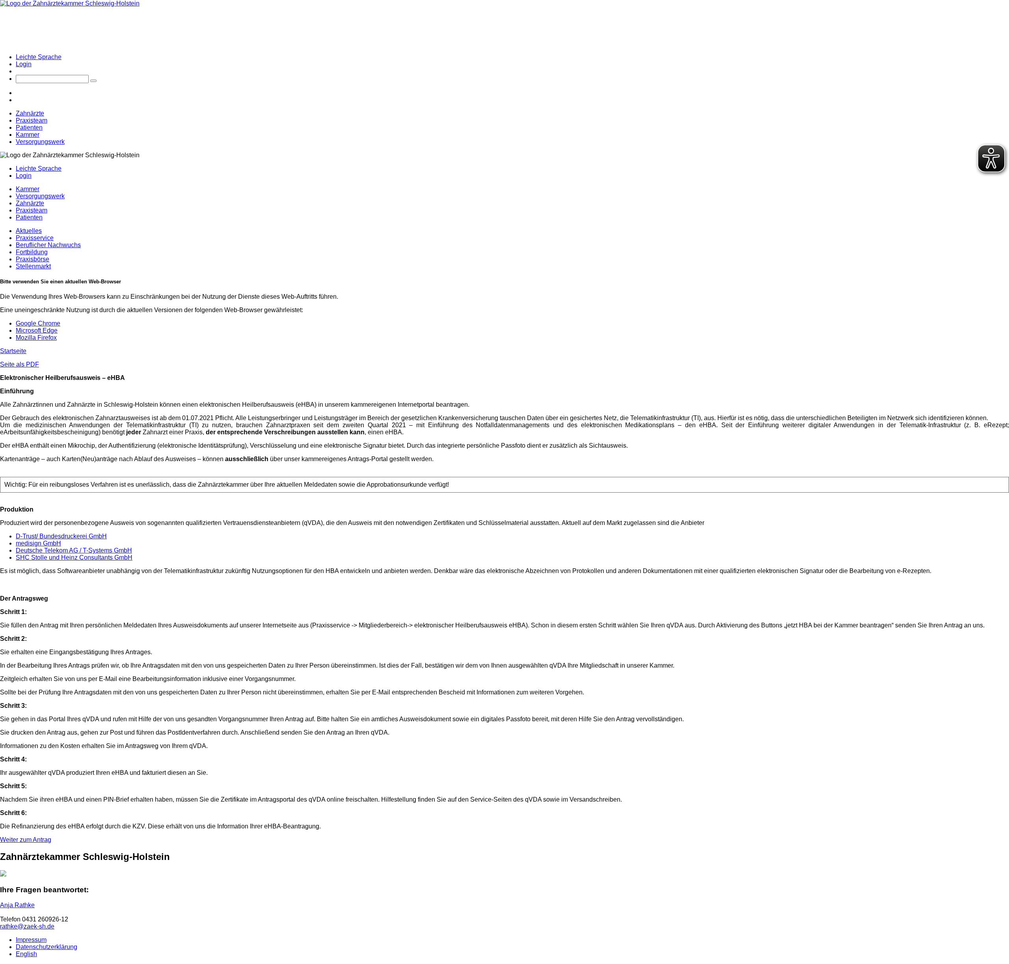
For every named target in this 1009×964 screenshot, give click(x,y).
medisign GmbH (38, 543)
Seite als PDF (19, 364)
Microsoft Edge (37, 330)
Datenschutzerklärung (46, 947)
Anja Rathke (17, 905)
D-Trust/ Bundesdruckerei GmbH (61, 536)
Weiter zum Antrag (25, 839)
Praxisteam (31, 120)
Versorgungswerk (40, 141)
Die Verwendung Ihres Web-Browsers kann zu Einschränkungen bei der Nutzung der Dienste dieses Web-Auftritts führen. (169, 296)
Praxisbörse (32, 259)
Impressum (31, 939)
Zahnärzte (30, 113)
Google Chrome (38, 323)
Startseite (13, 351)
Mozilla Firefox (36, 337)
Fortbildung (32, 252)
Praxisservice (35, 237)
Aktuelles (29, 230)
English (26, 954)
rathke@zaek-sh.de (27, 926)
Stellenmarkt (33, 266)
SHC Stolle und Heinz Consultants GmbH (74, 557)
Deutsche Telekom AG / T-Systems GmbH (74, 550)
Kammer (27, 134)
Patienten (29, 127)
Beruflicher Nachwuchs (48, 245)
